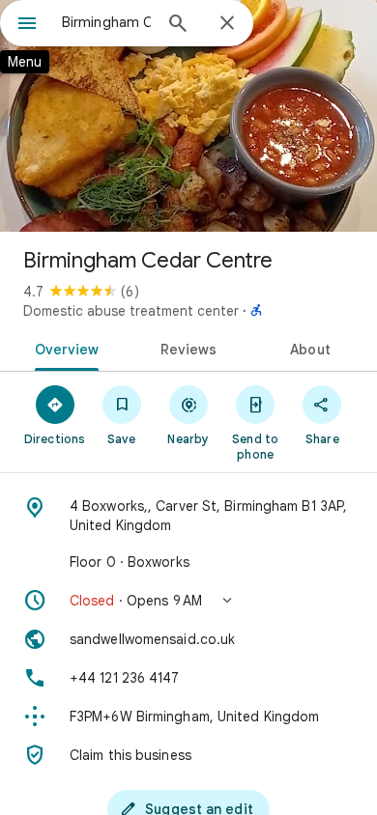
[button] (188, 600)
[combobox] (106, 22)
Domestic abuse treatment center (131, 311)
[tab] (63, 347)
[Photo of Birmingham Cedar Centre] (188, 116)
